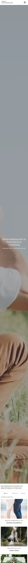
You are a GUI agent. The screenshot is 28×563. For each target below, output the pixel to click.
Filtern (6, 493)
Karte (24, 493)
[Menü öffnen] (25, 2)
